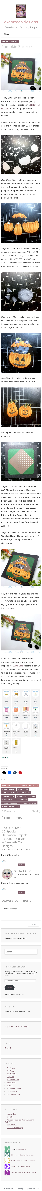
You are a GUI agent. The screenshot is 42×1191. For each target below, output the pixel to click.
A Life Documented (28, 1161)
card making (9, 789)
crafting (26, 793)
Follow (9, 988)
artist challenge (12, 785)
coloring (24, 789)
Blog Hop (10, 1077)
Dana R (13, 1172)
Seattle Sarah (15, 1161)
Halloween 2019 (11, 803)
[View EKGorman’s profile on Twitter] (8, 1048)
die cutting (9, 796)
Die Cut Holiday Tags (15, 1128)
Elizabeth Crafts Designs (15, 799)
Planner (10, 1085)
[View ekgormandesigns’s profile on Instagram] (10, 1048)
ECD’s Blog (17, 666)
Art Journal (11, 1068)
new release (11, 1082)
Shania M (14, 1166)
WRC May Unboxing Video (27, 1172)
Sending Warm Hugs (27, 1155)
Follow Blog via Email (15, 966)
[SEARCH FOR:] (21, 951)
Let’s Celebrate (25, 1166)
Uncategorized (12, 1091)
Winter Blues (11, 1125)
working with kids (13, 1094)
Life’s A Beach (21, 1149)
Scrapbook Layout (14, 1088)
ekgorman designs (21, 22)
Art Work (10, 1071)
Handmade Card (31, 785)
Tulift (12, 1149)
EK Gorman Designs (27, 796)
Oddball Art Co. (24, 871)
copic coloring (11, 793)
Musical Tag (11, 1114)
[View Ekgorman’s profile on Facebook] (5, 1048)
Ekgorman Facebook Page (17, 1026)
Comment (33, 924)
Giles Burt (14, 1155)
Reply (21, 865)
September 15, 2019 (10, 41)
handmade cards (11, 806)
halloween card (29, 803)
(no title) (10, 1117)
